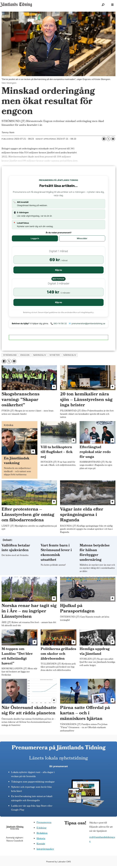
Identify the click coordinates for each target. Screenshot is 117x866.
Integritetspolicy (45, 849)
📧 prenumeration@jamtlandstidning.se (87, 323)
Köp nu (58, 270)
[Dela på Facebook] (104, 139)
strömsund (10, 355)
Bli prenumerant (58, 766)
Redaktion (42, 833)
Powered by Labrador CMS (58, 861)
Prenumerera (44, 823)
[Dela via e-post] (113, 139)
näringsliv (69, 355)
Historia (41, 839)
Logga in (35, 238)
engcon (25, 355)
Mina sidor (82, 238)
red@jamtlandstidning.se (102, 839)
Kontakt (41, 844)
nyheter (55, 355)
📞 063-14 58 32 (59, 323)
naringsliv (39, 355)
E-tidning (41, 828)
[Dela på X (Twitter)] (108, 139)
